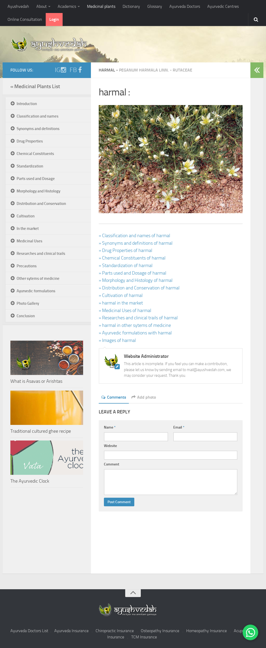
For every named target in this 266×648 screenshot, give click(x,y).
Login (54, 19)
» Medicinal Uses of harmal (125, 310)
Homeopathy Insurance (206, 630)
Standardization (30, 166)
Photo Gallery (28, 303)
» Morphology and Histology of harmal (135, 280)
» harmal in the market (121, 303)
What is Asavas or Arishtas (36, 381)
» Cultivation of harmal (121, 295)
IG (57, 70)
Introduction (27, 103)
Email (178, 427)
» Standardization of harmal (125, 265)
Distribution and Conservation (41, 203)
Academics (67, 6)
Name (110, 427)
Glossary (154, 6)
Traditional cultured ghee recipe (40, 431)
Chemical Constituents (35, 153)
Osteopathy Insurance (160, 630)
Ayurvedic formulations (36, 291)
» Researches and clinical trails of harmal (138, 318)
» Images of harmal (117, 340)
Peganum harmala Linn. (144, 70)
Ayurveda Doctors (184, 6)
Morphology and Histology (38, 191)
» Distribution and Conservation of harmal (139, 288)
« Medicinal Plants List (35, 86)
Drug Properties (30, 141)
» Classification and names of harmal (134, 235)
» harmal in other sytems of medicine (135, 325)
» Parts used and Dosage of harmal (132, 273)
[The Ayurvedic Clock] (46, 457)
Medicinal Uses (29, 241)
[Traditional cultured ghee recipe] (46, 408)
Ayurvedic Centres (223, 6)
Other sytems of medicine (38, 278)
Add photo (146, 397)
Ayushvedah (18, 6)
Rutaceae (182, 70)
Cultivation (26, 216)
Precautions (27, 266)
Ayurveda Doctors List (29, 630)
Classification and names (37, 116)
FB (73, 70)
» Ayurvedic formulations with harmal (135, 333)
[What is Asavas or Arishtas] (46, 358)
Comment (111, 464)
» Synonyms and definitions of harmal (135, 243)
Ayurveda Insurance (71, 630)
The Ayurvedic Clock (29, 481)
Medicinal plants (101, 6)
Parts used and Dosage (36, 178)
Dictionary (131, 6)
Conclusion (26, 316)
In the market (28, 228)
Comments (116, 397)
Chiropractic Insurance (115, 630)
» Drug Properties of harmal (125, 250)
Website (110, 446)
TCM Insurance (144, 636)
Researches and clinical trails (41, 253)
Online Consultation (25, 19)
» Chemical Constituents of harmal (132, 258)
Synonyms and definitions (38, 128)
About (41, 6)
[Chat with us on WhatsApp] (250, 632)
